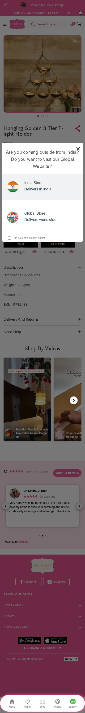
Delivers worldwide (40, 219)
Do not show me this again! (29, 238)
